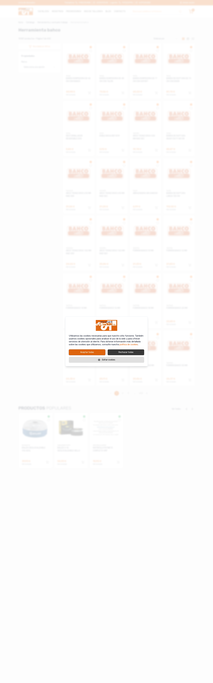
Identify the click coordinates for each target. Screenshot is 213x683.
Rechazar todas (126, 352)
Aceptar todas (87, 352)
